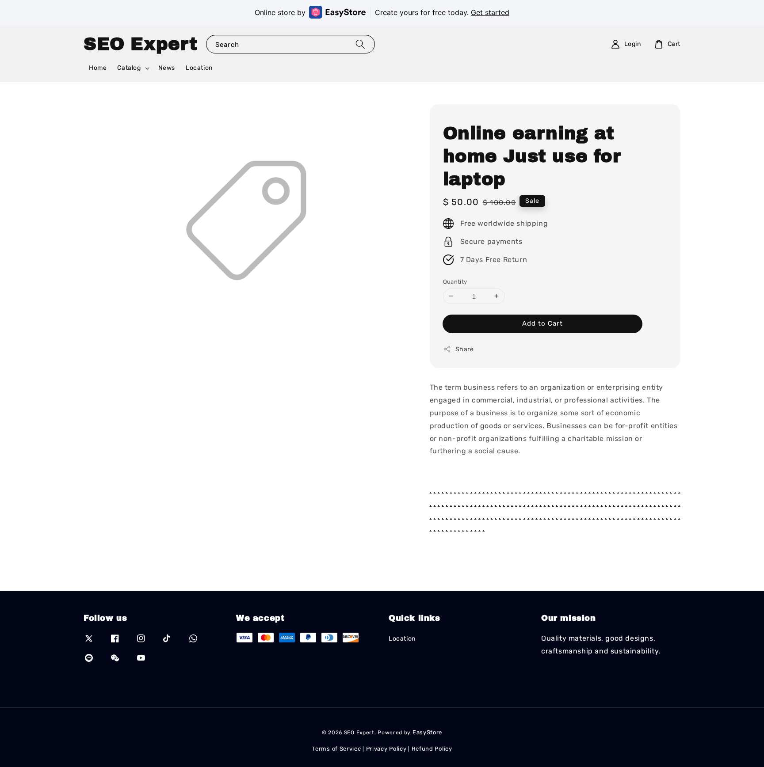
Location (199, 68)
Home (98, 68)
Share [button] (464, 349)
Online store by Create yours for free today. (382, 12)
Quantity (455, 281)
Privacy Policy (386, 748)
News (166, 68)
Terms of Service (336, 748)
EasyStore (427, 732)
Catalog (129, 68)
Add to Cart (542, 323)
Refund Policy (432, 748)
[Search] (360, 44)
